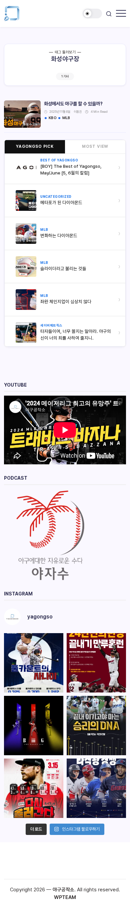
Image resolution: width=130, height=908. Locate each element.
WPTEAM (65, 897)
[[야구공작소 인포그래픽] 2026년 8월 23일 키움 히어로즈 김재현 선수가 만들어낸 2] (96, 663)
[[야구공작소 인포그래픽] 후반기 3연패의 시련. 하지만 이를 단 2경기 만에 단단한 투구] (33, 788)
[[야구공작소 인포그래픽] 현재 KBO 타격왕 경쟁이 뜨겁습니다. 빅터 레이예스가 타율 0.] (96, 788)
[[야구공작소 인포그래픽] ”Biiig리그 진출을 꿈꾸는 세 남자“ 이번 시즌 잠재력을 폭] (33, 725)
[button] (92, 13)
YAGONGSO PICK (35, 146)
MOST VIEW (95, 146)
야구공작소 (63, 890)
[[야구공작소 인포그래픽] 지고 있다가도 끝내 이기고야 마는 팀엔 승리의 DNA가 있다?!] (96, 725)
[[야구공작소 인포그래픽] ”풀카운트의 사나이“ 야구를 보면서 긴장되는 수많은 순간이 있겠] (33, 663)
